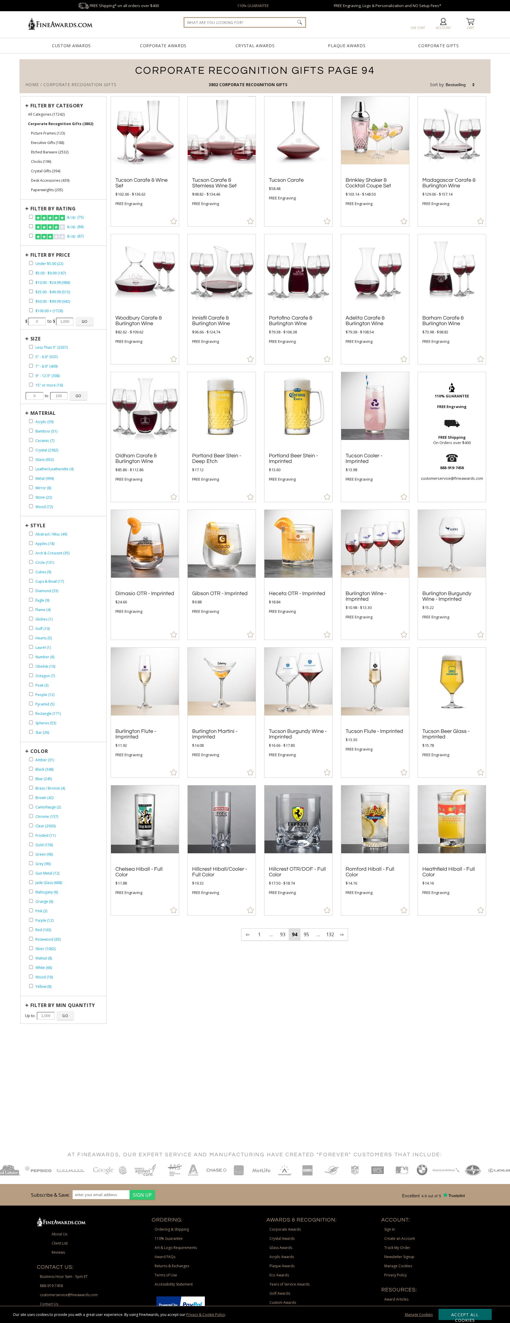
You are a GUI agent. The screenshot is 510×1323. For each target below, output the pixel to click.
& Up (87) (75, 236)
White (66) (43, 967)
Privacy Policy (395, 1275)
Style (37, 525)
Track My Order (397, 1247)
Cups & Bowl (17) (49, 581)
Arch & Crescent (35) (52, 553)
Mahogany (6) (46, 892)
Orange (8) (44, 901)
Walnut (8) (43, 958)
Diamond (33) (46, 590)
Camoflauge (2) (48, 807)
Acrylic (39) (44, 421)
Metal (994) (44, 478)
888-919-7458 (51, 1285)
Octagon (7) (45, 675)
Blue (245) (43, 778)
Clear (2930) (45, 825)
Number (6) (44, 656)
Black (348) (44, 769)
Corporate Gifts (438, 45)
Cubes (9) (43, 571)
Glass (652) (44, 459)
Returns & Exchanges (172, 1265)
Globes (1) (44, 619)
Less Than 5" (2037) (51, 347)
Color (39, 751)
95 (306, 934)
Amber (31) (44, 759)
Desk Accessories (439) (50, 180)
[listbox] (460, 84)
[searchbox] (245, 22)
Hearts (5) (43, 638)
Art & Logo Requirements (176, 1247)
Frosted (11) (45, 835)
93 (282, 934)
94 (294, 934)
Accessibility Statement (174, 1284)
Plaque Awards (346, 45)
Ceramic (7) (44, 440)
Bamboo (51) (46, 431)
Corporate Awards (163, 45)
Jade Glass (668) (48, 882)
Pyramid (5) (44, 704)
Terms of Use (166, 1275)
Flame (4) (42, 609)
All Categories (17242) (46, 114)
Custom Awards (71, 45)
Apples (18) (44, 543)
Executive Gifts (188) (47, 142)
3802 (214, 84)
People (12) (44, 694)
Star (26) (42, 732)
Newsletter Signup (399, 1256)
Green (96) (44, 854)
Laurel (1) (43, 647)
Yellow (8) (43, 986)
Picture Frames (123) (48, 133)
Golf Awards (279, 1293)
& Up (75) (75, 217)
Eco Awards (279, 1275)
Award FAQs (165, 1256)
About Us (59, 1234)
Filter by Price (50, 255)
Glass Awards (280, 1247)
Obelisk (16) (45, 666)
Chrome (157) (46, 816)
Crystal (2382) (46, 450)
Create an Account (399, 1238)
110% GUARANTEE (253, 5)
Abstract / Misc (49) (51, 534)
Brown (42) (44, 797)
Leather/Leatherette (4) (54, 468)
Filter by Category (56, 105)
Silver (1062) (45, 948)
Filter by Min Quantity (62, 1005)
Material (43, 413)
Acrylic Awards (281, 1256)
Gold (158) (44, 844)
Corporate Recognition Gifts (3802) (60, 123)
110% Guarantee (169, 1238)
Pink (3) (41, 910)
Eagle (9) (42, 600)
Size (35, 338)
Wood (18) (44, 977)
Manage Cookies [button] (398, 1265)
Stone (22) (43, 497)
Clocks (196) (41, 161)
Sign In (389, 1229)
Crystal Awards (255, 45)
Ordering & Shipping (172, 1229)
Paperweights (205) (47, 189)
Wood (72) (44, 506)
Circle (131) (44, 562)
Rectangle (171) (48, 713)
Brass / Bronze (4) (50, 788)
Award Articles (396, 1299)
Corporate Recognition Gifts (253, 84)
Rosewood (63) (48, 939)
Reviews (58, 1252)
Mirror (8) (43, 487)
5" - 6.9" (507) (46, 356)
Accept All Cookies (465, 1316)
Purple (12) (44, 920)
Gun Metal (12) (47, 873)
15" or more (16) (49, 385)
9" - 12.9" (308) (47, 375)
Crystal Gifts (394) (45, 170)
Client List (60, 1243)
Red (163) (43, 929)
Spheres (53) (45, 723)
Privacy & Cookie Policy (205, 1314)
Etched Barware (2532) (49, 152)
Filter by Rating (53, 208)
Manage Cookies (419, 1314)
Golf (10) (42, 628)
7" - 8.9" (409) (46, 366)
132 (330, 934)
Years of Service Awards (289, 1284)
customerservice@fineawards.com (69, 1294)
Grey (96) (42, 863)
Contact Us (49, 1303)
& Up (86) (75, 226)
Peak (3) (41, 685)
